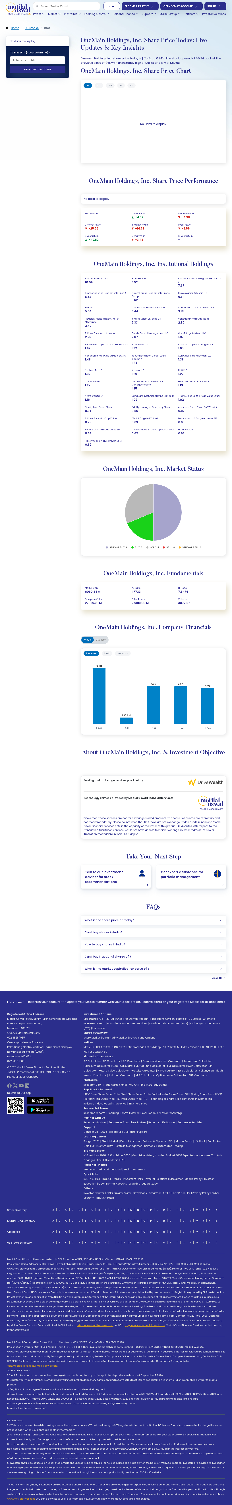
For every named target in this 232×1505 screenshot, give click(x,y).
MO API (133, 1085)
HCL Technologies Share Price (162, 1099)
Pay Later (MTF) (178, 1023)
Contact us (91, 1132)
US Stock (200, 1141)
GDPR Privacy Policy (118, 1193)
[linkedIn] (27, 1087)
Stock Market (110, 1141)
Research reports (94, 1113)
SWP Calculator (197, 1066)
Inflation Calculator (120, 1075)
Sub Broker (214, 1141)
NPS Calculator (145, 1075)
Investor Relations (156, 1179)
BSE (86, 1179)
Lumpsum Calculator (97, 1066)
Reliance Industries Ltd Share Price (105, 1103)
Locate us (115, 1132)
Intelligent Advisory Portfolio (169, 1019)
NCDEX (107, 1179)
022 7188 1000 (15, 1061)
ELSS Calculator (187, 1070)
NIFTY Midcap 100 (193, 1047)
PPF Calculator (167, 1070)
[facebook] (9, 1087)
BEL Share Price (138, 1103)
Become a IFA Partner (162, 1122)
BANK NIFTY (119, 1047)
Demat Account (130, 1141)
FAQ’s (103, 1132)
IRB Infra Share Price (129, 1099)
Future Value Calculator (114, 1070)
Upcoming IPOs (93, 1019)
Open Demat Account (178, 6)
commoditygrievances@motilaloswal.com (32, 1366)
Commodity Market (114, 1037)
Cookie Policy (193, 1179)
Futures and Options (142, 1037)
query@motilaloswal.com (23, 1033)
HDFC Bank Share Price (98, 1094)
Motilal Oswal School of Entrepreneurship (156, 1113)
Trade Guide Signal (115, 1085)
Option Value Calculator (171, 1075)
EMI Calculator (176, 1066)
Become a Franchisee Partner (127, 1122)
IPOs (170, 1141)
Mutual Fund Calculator (150, 1066)
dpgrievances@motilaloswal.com (145, 1325)
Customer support (135, 1132)
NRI (93, 1146)
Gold (86, 1146)
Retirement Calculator (198, 1061)
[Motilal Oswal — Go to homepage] (18, 9)
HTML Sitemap (105, 1198)
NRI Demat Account (137, 1019)
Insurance (98, 1028)
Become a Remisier (190, 1122)
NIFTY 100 (212, 1047)
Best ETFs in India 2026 (111, 1160)
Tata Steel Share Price (128, 1094)
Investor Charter (94, 1193)
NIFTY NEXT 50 (171, 1047)
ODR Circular (182, 1193)
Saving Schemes (134, 1169)
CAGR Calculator (122, 1066)
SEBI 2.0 (167, 1193)
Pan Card (96, 1169)
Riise (142, 1085)
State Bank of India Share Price (163, 1094)
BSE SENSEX (103, 1047)
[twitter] (15, 1087)
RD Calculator (131, 1061)
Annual (88, 639)
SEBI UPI (212, 6)
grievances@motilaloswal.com (95, 1325)
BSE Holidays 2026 (119, 1155)
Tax (86, 1169)
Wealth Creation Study (143, 1183)
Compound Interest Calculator (161, 1061)
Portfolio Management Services (127, 1023)
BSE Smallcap (136, 1047)
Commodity (105, 1146)
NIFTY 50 (89, 1047)
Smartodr (155, 1193)
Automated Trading (170, 1146)
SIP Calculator (92, 1061)
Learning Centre (117, 1113)
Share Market (92, 1037)
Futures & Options (154, 1141)
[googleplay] (40, 1110)
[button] (37, 6)
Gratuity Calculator (143, 1070)
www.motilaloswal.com (21, 1498)
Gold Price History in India (148, 1155)
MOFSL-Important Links (128, 1179)
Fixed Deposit (157, 1023)
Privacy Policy (201, 1193)
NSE (92, 1179)
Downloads (140, 1193)
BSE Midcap (154, 1047)
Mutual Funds (114, 1019)
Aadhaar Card (113, 1169)
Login (110, 6)
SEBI (98, 1179)
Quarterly (101, 639)
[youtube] (21, 1087)
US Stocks (195, 1019)
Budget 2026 (92, 1141)
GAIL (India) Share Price (199, 1094)
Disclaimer (176, 1179)
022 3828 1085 (16, 1037)
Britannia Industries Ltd (197, 1099)
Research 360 (92, 1085)
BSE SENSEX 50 (98, 1052)
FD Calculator (111, 1061)
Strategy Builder (157, 1085)
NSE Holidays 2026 (95, 1155)
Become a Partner (137, 6)
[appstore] (40, 1100)
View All (217, 978)
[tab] (88, 85)
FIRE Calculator (198, 1075)
